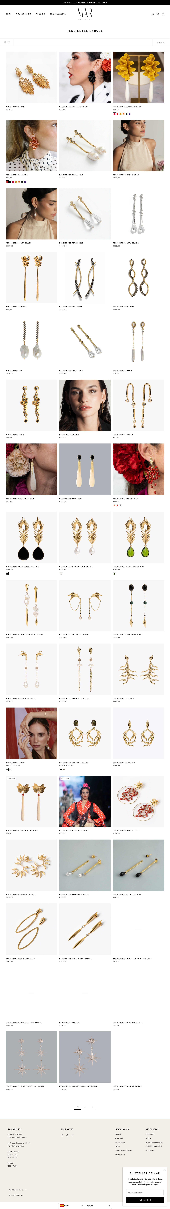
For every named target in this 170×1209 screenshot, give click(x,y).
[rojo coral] (117, 114)
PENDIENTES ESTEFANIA (70, 307)
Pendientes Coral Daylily (126, 831)
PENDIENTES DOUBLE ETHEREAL (21, 894)
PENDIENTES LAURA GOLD (71, 371)
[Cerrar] (164, 1170)
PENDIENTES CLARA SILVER (19, 243)
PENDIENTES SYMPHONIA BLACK (128, 635)
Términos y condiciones (123, 1150)
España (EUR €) (16, 1190)
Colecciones (23, 14)
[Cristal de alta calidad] (114, 574)
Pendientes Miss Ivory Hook (20, 498)
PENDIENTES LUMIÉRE (123, 435)
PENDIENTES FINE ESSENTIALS (20, 958)
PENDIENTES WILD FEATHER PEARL (75, 567)
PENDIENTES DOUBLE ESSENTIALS (75, 958)
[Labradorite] (64, 769)
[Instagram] (67, 1135)
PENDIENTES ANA (14, 371)
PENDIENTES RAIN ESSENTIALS (127, 1022)
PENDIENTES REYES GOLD (71, 243)
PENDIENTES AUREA (15, 435)
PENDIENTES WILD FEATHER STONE (22, 567)
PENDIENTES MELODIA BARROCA (21, 699)
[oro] (120, 114)
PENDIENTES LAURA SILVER (126, 243)
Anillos (148, 1138)
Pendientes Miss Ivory (71, 498)
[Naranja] (114, 505)
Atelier (40, 14)
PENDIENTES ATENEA (69, 1022)
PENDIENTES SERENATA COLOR (73, 762)
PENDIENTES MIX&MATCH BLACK (128, 894)
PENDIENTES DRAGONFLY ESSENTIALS (24, 1022)
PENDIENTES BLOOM (15, 107)
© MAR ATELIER (16, 1195)
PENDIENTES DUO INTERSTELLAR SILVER (78, 1086)
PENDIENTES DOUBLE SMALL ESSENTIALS (132, 958)
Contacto (118, 1134)
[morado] (129, 114)
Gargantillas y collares (154, 1142)
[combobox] (72, 1205)
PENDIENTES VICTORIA (123, 307)
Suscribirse (145, 1200)
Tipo (160, 42)
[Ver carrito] (163, 14)
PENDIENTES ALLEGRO (123, 699)
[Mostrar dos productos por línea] (5, 42)
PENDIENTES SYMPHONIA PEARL (74, 699)
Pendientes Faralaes (17, 175)
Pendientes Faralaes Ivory (127, 107)
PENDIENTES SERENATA (124, 762)
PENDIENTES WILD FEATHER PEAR (129, 567)
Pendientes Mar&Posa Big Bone (22, 831)
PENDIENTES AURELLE (16, 307)
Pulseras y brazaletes (154, 1146)
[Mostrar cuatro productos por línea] (9, 42)
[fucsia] (114, 114)
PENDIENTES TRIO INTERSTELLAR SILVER (25, 1086)
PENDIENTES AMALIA (122, 371)
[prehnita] (7, 769)
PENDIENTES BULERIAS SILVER (127, 1086)
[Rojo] (117, 505)
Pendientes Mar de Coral (126, 498)
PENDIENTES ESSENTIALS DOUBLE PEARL (25, 635)
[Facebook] (62, 1135)
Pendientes (150, 1134)
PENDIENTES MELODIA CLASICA (73, 635)
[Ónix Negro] (7, 574)
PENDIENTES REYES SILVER (126, 175)
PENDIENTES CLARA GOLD (71, 175)
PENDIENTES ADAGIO (15, 762)
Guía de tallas (120, 1154)
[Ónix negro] (61, 769)
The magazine (58, 14)
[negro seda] (10, 182)
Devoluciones (120, 1142)
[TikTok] (73, 1135)
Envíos (117, 1146)
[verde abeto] (126, 114)
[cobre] (123, 114)
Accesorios (150, 1150)
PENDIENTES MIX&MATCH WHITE (74, 894)
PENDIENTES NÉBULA (69, 435)
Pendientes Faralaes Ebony (73, 107)
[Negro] (120, 505)
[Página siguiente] (92, 1107)
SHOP (8, 14)
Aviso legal (119, 1138)
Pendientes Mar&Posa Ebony (74, 831)
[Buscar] (158, 14)
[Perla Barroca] (61, 574)
